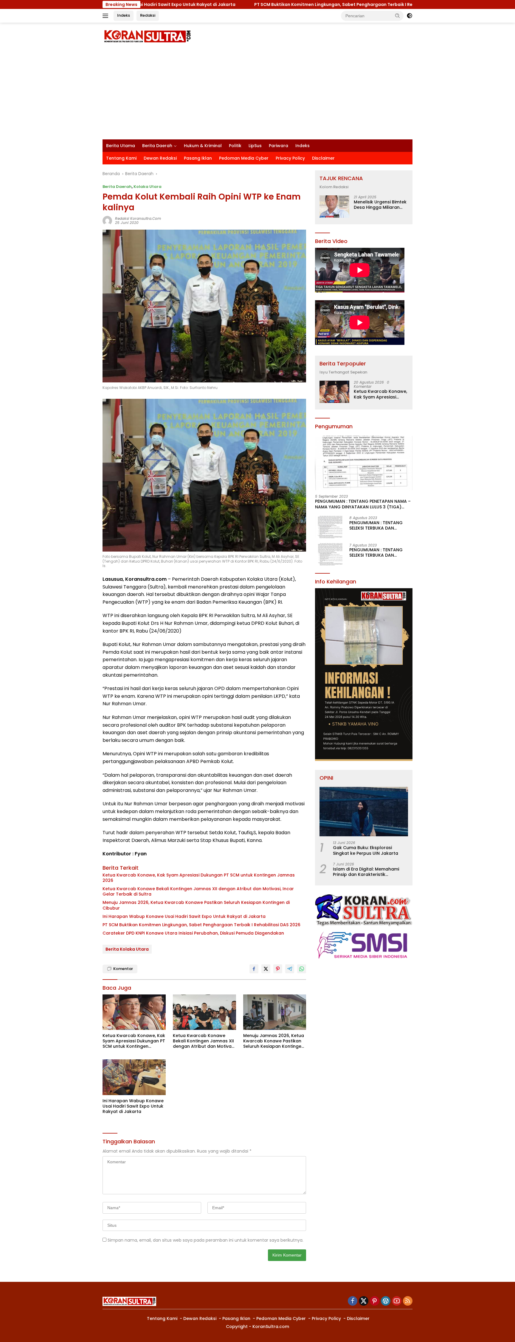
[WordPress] (385, 1301)
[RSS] (407, 1301)
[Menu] (107, 16)
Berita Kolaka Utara (127, 949)
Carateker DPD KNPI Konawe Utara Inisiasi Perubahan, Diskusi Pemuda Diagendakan (193, 933)
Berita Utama (120, 146)
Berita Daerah (157, 146)
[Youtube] (396, 1301)
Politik (235, 146)
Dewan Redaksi (160, 158)
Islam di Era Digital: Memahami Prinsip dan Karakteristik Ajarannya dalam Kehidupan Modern (366, 871)
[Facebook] (352, 1301)
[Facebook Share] (253, 968)
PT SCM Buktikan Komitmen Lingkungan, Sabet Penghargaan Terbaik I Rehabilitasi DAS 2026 (164, 4)
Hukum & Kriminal (203, 146)
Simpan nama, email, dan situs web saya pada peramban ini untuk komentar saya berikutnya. (205, 1240)
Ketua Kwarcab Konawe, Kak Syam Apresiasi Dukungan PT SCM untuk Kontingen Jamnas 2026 (199, 877)
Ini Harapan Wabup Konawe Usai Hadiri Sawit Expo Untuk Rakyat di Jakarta (184, 916)
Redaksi (147, 15)
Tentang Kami (121, 158)
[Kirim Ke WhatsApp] (301, 968)
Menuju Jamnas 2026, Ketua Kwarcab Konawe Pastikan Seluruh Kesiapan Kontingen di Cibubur (196, 905)
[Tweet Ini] (265, 968)
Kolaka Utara (148, 186)
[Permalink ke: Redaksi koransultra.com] (107, 220)
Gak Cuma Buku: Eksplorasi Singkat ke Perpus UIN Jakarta (365, 850)
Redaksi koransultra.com (138, 218)
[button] (398, 15)
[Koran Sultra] (147, 36)
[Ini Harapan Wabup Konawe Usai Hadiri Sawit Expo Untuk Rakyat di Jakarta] (134, 1077)
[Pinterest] (374, 1301)
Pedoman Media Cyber (244, 158)
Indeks (123, 15)
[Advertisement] (257, 94)
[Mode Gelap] (409, 16)
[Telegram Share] (289, 968)
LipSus (255, 146)
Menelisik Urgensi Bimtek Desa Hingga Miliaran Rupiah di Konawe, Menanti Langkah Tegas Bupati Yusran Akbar (380, 205)
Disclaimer (323, 158)
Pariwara (278, 146)
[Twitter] (363, 1301)
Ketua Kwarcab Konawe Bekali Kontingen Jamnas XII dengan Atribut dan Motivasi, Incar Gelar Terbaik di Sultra (198, 891)
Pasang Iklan (198, 158)
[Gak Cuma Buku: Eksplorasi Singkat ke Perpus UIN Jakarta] (363, 812)
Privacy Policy (290, 158)
